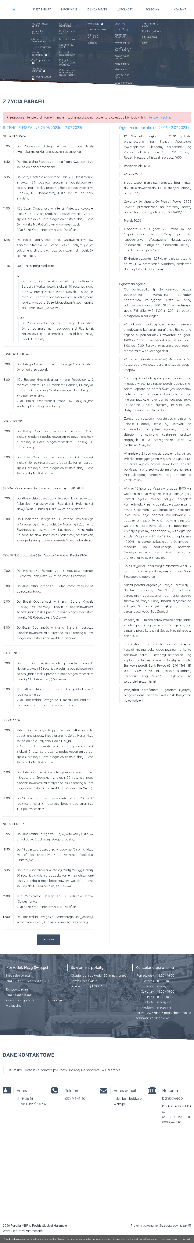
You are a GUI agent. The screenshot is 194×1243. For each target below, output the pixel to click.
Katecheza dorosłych (121, 35)
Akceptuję (185, 1239)
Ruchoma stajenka (36, 69)
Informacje (69, 9)
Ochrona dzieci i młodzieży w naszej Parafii (68, 72)
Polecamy (152, 9)
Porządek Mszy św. (67, 32)
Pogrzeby (92, 42)
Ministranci (121, 69)
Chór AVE (120, 23)
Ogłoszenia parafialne (93, 36)
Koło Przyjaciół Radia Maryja (123, 49)
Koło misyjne (122, 42)
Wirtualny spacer (41, 76)
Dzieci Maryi (121, 29)
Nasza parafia (41, 9)
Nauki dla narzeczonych (67, 53)
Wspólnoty (125, 9)
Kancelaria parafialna (65, 24)
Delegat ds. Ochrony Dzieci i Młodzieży (68, 62)
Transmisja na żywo (150, 24)
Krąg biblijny (122, 63)
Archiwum (48, 939)
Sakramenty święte (66, 45)
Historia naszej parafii (39, 24)
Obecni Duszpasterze (39, 40)
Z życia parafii (97, 9)
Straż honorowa (123, 82)
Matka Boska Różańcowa (38, 32)
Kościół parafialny (37, 53)
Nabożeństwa (67, 39)
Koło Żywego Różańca (122, 56)
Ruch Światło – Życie (123, 75)
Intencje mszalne (96, 29)
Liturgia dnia (149, 36)
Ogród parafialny (41, 60)
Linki (145, 42)
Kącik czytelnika (151, 31)
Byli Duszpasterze (41, 46)
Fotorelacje (93, 23)
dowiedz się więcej (169, 1239)
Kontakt (180, 9)
